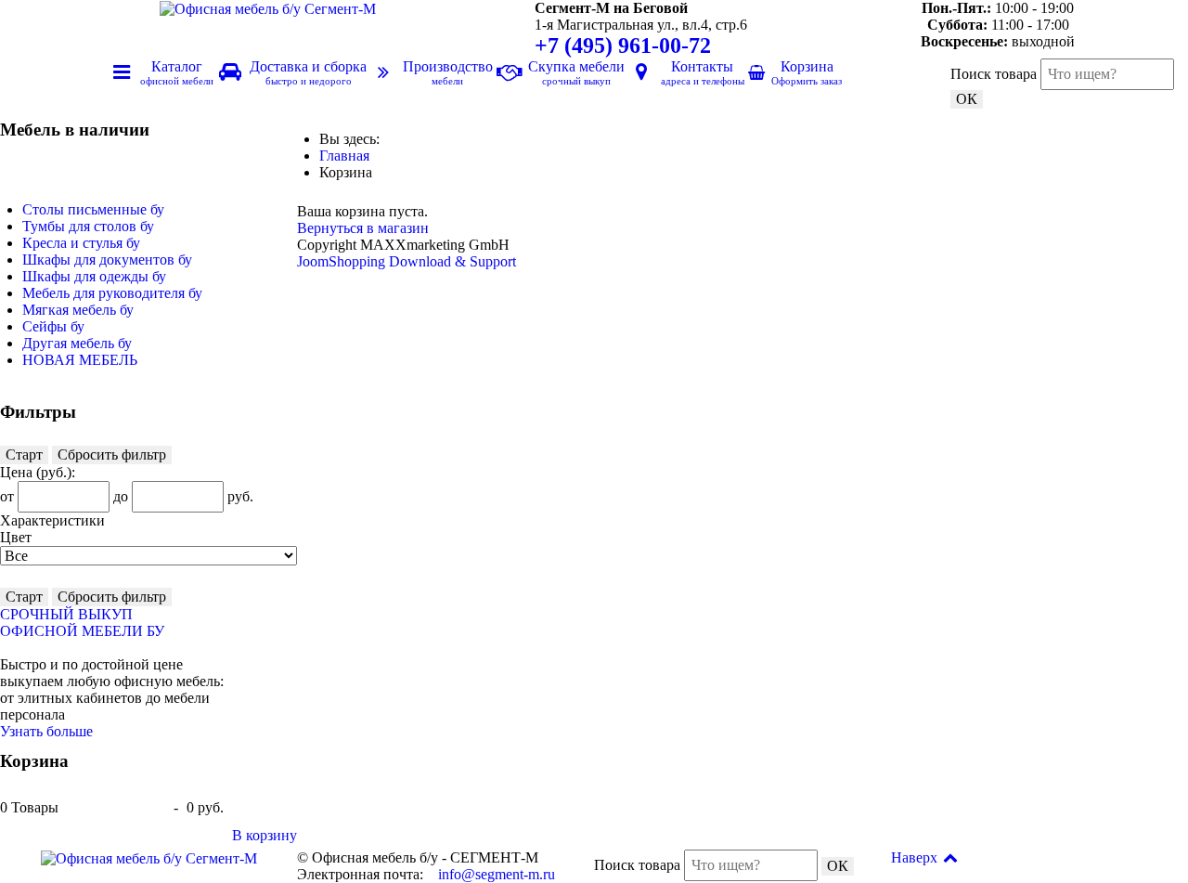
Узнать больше (46, 731)
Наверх (916, 857)
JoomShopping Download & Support (406, 261)
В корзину (264, 835)
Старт (24, 454)
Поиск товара (993, 74)
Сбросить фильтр (112, 454)
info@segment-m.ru (496, 874)
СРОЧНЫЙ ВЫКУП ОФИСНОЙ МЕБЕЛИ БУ (82, 622)
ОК (966, 99)
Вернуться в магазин (363, 228)
